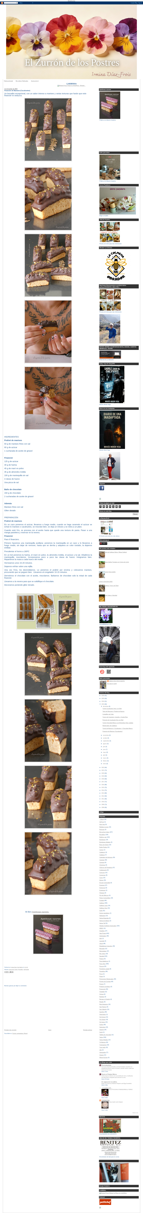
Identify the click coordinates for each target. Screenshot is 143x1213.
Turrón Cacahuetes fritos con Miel (112, 708)
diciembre (106, 706)
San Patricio (102, 1007)
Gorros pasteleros (104, 913)
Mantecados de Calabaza (110, 725)
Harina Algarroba (104, 918)
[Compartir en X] (9, 972)
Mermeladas (102, 951)
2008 (103, 807)
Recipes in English (104, 999)
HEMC (101, 928)
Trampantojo (102, 1045)
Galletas (101, 903)
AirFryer (101, 822)
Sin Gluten (102, 1019)
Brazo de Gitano (104, 844)
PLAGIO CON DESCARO (105, 581)
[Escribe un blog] (7, 972)
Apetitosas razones (40, 912)
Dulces (101, 880)
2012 (103, 796)
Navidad (101, 956)
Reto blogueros (103, 1004)
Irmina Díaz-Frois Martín (17, 967)
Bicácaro (101, 829)
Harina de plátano (104, 920)
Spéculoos (102, 1027)
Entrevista (102, 888)
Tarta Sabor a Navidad (110, 595)
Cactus (101, 850)
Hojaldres (102, 931)
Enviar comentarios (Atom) (20, 1033)
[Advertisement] (118, 136)
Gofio (100, 910)
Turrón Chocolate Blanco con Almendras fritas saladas (118, 723)
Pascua (101, 966)
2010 (103, 801)
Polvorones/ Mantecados (106, 979)
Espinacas (102, 890)
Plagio (101, 976)
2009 (103, 804)
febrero (105, 761)
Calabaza (102, 855)
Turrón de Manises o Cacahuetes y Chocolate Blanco (118, 728)
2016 (103, 784)
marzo (105, 758)
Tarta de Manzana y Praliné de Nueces (113, 711)
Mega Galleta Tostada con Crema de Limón (116, 562)
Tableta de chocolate (105, 1034)
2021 (103, 770)
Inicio (49, 1030)
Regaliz (101, 1002)
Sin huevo (102, 1022)
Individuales (102, 936)
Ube (100, 1050)
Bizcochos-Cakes (13, 969)
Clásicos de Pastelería (105, 867)
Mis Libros (102, 953)
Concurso (102, 872)
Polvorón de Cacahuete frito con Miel (113, 720)
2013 (103, 793)
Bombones (102, 839)
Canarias (101, 860)
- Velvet (101, 819)
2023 (103, 704)
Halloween (102, 915)
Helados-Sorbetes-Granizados (107, 926)
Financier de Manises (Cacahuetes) (112, 731)
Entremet (102, 885)
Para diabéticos (103, 961)
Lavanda (101, 941)
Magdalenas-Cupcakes (105, 946)
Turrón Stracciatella (109, 572)
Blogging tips (71, 0)
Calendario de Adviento (105, 857)
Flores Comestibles (104, 898)
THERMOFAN (105, 1100)
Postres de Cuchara (105, 981)
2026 (103, 695)
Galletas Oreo (103, 908)
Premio (101, 984)
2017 (103, 781)
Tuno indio (102, 1047)
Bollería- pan (103, 837)
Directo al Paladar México (109, 1074)
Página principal (8, 81)
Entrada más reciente (10, 1030)
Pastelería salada (104, 969)
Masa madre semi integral (116, 1102)
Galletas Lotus (103, 905)
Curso (101, 877)
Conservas (102, 875)
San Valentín (103, 1009)
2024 (103, 701)
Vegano (101, 1055)
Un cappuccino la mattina (109, 1082)
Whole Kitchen (103, 1057)
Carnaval (101, 862)
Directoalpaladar (106, 1065)
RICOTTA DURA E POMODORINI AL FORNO (120, 1089)
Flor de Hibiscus (104, 895)
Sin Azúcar (102, 1017)
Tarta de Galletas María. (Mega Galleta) (115, 552)
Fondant (101, 900)
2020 (103, 773)
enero (104, 763)
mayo (104, 752)
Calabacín (102, 852)
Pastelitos (102, 971)
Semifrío (101, 1012)
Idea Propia (102, 933)
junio (104, 749)
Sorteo (101, 1024)
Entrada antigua (87, 1030)
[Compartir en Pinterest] (13, 972)
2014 (103, 790)
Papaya (101, 958)
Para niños (102, 964)
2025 (103, 698)
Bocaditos (20, 969)
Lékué (101, 943)
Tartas (101, 1037)
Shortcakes (102, 1014)
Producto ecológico (104, 986)
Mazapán (102, 948)
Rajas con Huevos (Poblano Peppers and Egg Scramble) (116, 1083)
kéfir (100, 938)
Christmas (102, 865)
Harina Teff (102, 923)
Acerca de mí (35, 81)
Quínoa (101, 994)
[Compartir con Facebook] (11, 972)
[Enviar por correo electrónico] (5, 972)
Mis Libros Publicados (22, 81)
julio (104, 746)
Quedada (101, 991)
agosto (105, 743)
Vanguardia (26, 969)
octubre (105, 738)
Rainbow (101, 996)
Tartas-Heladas (103, 1040)
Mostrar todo (135, 1112)
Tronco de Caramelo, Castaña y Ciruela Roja (115, 717)
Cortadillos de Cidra (108, 714)
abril (104, 755)
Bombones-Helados (104, 842)
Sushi (101, 1032)
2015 (103, 787)
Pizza (101, 974)
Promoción (102, 989)
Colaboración (103, 870)
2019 (103, 776)
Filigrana (101, 893)
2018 (103, 779)
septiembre (106, 741)
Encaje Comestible (104, 882)
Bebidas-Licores (103, 827)
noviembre (106, 735)
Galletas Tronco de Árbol (111, 585)
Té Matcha (102, 1042)
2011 (103, 799)
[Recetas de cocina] (105, 1204)
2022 (103, 767)
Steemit (101, 1029)
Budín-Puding (103, 847)
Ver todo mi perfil (112, 683)
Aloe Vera (102, 824)
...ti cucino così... (106, 1088)
